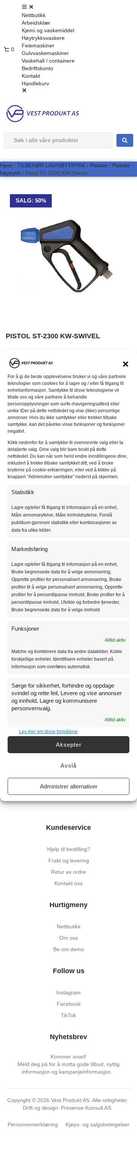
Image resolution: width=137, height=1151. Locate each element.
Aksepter (68, 744)
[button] (125, 364)
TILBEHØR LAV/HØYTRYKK (51, 165)
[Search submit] (124, 140)
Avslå (68, 765)
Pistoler (99, 165)
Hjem (6, 165)
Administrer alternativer (68, 786)
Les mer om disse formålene (48, 731)
